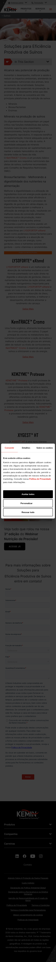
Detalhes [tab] (26, 448)
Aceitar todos (28, 494)
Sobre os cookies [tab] (44, 448)
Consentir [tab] (9, 448)
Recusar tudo (28, 512)
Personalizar (26, 503)
